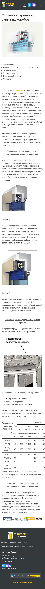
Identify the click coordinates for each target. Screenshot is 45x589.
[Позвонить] (24, 5)
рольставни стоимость (25, 546)
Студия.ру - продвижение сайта (22, 582)
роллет (18, 90)
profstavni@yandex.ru (9, 568)
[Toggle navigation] (41, 5)
